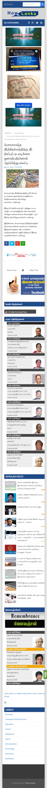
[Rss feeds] (41, 22)
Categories (12, 23)
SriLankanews (11, 744)
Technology (9, 749)
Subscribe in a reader (13, 693)
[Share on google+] (17, 243)
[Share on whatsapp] (23, 243)
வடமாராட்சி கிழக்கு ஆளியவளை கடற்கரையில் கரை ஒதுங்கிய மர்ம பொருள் (29, 561)
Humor (8, 729)
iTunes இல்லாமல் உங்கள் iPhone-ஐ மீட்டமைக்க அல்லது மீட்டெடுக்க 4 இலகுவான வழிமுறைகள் (30, 573)
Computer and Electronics (16, 719)
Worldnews (9, 759)
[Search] (42, 4)
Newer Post (12, 270)
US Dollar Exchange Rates (17, 312)
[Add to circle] (33, 22)
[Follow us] (37, 22)
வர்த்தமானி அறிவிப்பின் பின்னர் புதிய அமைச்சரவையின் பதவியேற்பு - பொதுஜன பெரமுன (30, 549)
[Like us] (28, 22)
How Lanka (30, 783)
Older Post (33, 270)
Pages (9, 4)
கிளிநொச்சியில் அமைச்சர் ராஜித (29, 507)
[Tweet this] (12, 243)
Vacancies (9, 754)
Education (9, 724)
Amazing (8, 714)
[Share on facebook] (6, 243)
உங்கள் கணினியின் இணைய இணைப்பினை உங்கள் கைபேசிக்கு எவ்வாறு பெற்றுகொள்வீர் (29, 485)
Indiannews (9, 734)
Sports (8, 739)
